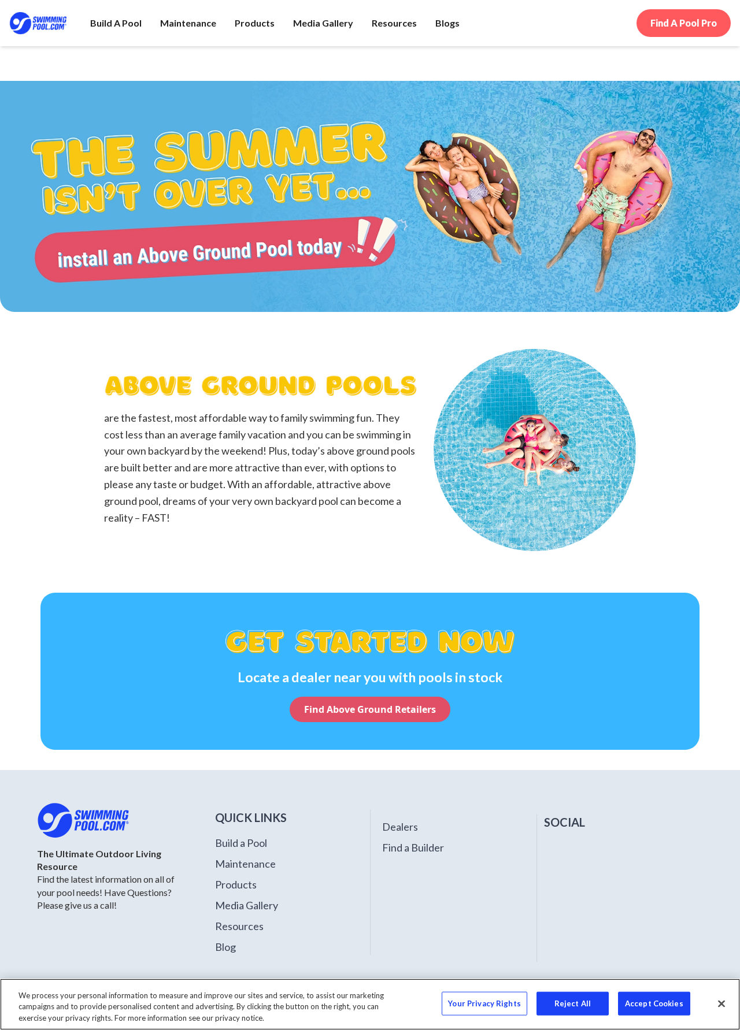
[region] (370, 1004)
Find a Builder (413, 847)
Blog (225, 946)
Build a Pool (241, 842)
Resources (239, 926)
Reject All (572, 1002)
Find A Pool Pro (683, 22)
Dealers (400, 826)
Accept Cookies (654, 1002)
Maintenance (245, 863)
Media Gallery (246, 905)
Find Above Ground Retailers (370, 709)
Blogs (447, 22)
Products (236, 884)
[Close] (721, 1003)
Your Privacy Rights (484, 1002)
